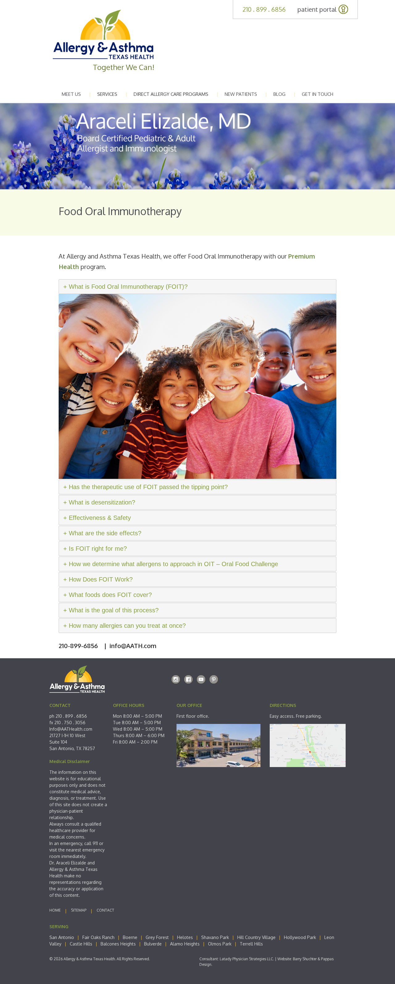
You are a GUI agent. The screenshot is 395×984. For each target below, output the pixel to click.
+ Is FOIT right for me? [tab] (95, 548)
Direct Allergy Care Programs (171, 94)
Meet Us (71, 94)
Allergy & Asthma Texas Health (89, 959)
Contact (105, 910)
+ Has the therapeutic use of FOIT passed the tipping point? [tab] (145, 487)
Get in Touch (317, 94)
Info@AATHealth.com (70, 729)
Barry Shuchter (305, 959)
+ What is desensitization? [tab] (99, 502)
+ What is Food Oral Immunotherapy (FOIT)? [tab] (125, 286)
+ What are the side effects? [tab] (102, 533)
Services (107, 94)
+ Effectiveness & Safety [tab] (97, 517)
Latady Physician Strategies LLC (246, 959)
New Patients (241, 94)
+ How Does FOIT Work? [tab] (98, 579)
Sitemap (78, 910)
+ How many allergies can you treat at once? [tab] (124, 625)
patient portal (316, 9)
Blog (279, 94)
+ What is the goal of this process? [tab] (111, 610)
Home (55, 910)
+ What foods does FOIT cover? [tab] (107, 594)
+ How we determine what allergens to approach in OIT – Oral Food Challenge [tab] (170, 564)
